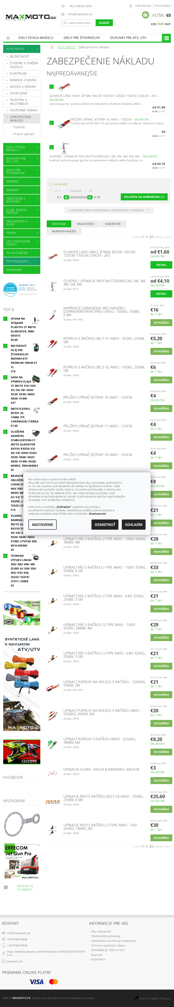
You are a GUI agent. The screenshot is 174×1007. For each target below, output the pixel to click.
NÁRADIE (12, 181)
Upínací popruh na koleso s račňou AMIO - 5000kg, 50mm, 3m (102, 712)
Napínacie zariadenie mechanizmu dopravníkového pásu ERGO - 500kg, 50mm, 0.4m (101, 311)
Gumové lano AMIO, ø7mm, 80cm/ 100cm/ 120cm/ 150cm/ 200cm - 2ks (99, 253)
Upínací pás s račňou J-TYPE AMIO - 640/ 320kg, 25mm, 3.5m (104, 597)
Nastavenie (42, 524)
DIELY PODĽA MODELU (35, 37)
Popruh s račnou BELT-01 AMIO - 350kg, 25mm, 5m (104, 340)
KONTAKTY (98, 959)
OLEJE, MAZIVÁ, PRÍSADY (16, 211)
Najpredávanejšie (64, 231)
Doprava (96, 955)
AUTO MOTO (15, 49)
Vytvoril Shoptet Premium (155, 998)
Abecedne (59, 224)
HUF (168, 24)
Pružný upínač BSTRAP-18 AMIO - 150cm (97, 454)
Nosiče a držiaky (23, 87)
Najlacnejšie (85, 224)
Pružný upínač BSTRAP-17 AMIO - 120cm (97, 426)
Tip (90, 191)
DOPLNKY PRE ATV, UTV (128, 37)
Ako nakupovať (101, 931)
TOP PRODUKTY (17, 261)
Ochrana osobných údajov (108, 945)
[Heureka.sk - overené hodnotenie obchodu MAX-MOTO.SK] (21, 289)
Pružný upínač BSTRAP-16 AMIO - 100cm (109, 119)
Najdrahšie (113, 224)
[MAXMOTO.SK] (31, 14)
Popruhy (19, 127)
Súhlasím (133, 524)
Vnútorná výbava (23, 110)
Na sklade (60, 184)
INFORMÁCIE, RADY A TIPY (108, 950)
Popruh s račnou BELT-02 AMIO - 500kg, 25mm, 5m (104, 368)
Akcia (57, 191)
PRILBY (11, 233)
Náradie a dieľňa (23, 80)
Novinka (75, 191)
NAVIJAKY (12, 190)
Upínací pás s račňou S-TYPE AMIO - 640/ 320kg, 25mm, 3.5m (104, 655)
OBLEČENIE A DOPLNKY (15, 199)
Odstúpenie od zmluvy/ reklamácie (113, 941)
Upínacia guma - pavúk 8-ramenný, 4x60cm (101, 769)
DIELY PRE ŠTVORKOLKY (82, 37)
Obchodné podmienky (105, 936)
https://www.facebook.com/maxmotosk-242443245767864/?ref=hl (46, 953)
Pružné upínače (24, 134)
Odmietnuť (105, 524)
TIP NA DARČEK (17, 253)
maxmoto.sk (14, 961)
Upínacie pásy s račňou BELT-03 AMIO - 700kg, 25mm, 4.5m (103, 798)
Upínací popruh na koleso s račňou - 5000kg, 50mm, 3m (104, 683)
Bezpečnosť (19, 56)
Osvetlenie (18, 93)
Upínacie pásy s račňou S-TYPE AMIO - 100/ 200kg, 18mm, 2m (100, 826)
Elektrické (18, 73)
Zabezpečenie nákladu (20, 119)
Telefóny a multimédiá (19, 102)
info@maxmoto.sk (18, 933)
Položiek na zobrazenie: (144, 197)
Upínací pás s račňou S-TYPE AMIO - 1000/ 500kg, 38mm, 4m (99, 626)
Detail (161, 265)
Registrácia (163, 6)
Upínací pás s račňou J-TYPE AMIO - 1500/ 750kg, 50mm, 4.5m (104, 569)
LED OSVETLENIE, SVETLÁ (18, 242)
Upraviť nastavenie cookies (78, 998)
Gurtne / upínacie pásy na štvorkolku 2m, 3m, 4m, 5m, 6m (103, 156)
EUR (160, 24)
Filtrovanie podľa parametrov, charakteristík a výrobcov (107, 210)
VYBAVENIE (14, 270)
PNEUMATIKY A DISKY (16, 222)
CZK (153, 24)
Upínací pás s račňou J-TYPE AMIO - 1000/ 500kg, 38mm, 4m (104, 540)
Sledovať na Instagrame (25, 887)
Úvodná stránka (8, 37)
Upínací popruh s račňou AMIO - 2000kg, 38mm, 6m (99, 740)
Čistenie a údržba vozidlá (24, 65)
